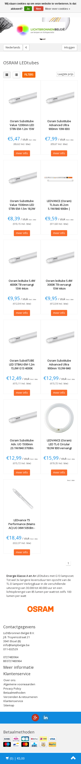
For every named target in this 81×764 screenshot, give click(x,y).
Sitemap (8, 705)
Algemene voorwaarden (19, 684)
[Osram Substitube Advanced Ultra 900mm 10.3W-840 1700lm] (59, 338)
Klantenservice (13, 701)
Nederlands (13, 47)
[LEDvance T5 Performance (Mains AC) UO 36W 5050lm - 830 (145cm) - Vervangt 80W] (22, 498)
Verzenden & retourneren (20, 697)
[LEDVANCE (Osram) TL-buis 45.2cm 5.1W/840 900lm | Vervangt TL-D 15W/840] (59, 178)
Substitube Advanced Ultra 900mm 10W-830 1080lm (59, 127)
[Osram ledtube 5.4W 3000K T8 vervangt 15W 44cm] (59, 258)
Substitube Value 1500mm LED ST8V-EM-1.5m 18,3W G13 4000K (22, 207)
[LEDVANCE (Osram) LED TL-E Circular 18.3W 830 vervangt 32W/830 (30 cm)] (59, 418)
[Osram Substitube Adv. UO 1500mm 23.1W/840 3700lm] (22, 418)
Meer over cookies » (57, 8)
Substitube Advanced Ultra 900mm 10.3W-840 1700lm (59, 366)
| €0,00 (17, 758)
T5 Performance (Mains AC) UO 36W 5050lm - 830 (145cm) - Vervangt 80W (21, 528)
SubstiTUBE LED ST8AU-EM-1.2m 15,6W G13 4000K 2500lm (22, 366)
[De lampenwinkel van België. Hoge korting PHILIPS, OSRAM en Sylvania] (40, 30)
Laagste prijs (65, 74)
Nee (38, 8)
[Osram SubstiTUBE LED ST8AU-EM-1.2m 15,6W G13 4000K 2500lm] (22, 338)
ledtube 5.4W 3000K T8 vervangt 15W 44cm (59, 284)
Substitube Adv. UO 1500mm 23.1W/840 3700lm (22, 444)
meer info (22, 153)
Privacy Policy (12, 688)
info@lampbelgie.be (16, 645)
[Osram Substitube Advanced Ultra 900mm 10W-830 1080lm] (59, 99)
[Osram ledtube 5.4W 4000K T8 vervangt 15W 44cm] (22, 258)
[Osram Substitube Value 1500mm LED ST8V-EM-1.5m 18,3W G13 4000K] (22, 178)
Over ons (9, 680)
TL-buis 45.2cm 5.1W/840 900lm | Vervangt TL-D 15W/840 (59, 209)
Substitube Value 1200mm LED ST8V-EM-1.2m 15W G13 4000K (22, 127)
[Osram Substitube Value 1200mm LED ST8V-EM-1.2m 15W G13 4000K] (22, 99)
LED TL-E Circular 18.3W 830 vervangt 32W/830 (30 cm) (59, 446)
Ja (28, 8)
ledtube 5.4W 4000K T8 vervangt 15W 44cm (22, 284)
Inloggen (69, 47)
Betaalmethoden (14, 693)
